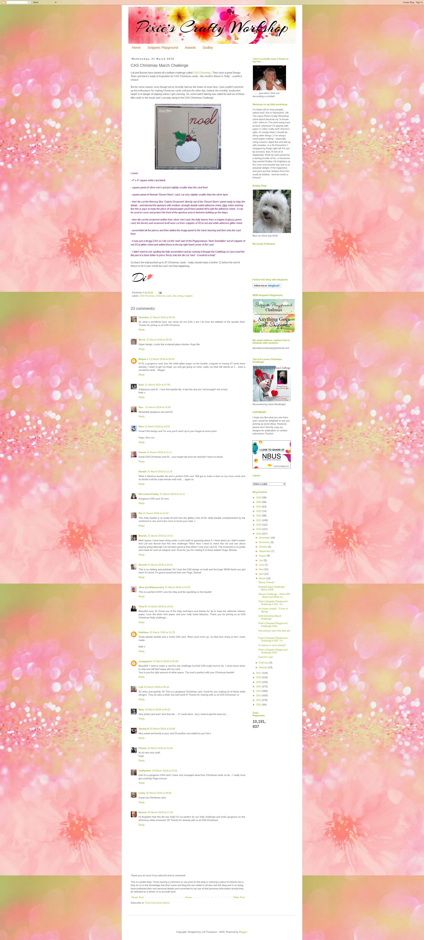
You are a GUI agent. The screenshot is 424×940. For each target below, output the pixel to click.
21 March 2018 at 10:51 (157, 426)
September (265, 551)
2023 (259, 511)
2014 (259, 686)
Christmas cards (164, 296)
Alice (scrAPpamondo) (151, 587)
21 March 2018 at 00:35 (162, 317)
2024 (259, 506)
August (263, 555)
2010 (259, 704)
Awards (190, 47)
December (265, 537)
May (261, 569)
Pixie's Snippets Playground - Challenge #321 (273, 651)
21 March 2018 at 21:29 (162, 632)
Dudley (208, 47)
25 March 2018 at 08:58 (158, 793)
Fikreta (142, 748)
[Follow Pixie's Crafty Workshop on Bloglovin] (267, 287)
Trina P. (143, 606)
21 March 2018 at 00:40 (161, 359)
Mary (141, 709)
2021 (259, 520)
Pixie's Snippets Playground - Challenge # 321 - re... (273, 602)
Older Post (238, 897)
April (261, 574)
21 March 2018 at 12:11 (172, 494)
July (261, 560)
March (262, 578)
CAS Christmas (147, 296)
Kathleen (144, 632)
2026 (259, 497)
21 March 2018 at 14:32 (177, 587)
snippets (189, 296)
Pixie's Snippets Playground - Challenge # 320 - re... (273, 639)
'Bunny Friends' (266, 582)
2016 (259, 677)
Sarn (141, 426)
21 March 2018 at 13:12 (160, 535)
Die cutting (178, 296)
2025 (259, 502)
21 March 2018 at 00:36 (159, 339)
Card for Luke (265, 657)
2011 (259, 700)
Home (136, 47)
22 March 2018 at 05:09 (165, 661)
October (263, 546)
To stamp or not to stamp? (272, 645)
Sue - (141, 407)
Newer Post (138, 897)
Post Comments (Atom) (157, 902)
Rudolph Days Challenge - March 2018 (272, 588)
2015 (259, 682)
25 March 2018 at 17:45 (160, 812)
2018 (259, 533)
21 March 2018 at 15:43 (160, 606)
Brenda (143, 535)
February (264, 662)
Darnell (143, 564)
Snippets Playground (163, 47)
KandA (142, 471)
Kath (141, 384)
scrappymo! (145, 661)
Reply (142, 329)
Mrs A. (142, 339)
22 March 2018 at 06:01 (157, 709)
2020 (259, 524)
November (265, 542)
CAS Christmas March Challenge (270, 617)
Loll (141, 687)
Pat (140, 513)
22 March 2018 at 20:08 (162, 728)
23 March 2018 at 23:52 (164, 770)
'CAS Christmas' (202, 72)
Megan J (143, 359)
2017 (259, 673)
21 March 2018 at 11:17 (159, 452)
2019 (259, 529)
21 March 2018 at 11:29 (159, 471)
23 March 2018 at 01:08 (160, 748)
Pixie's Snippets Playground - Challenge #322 (273, 624)
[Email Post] (160, 292)
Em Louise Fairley (149, 494)
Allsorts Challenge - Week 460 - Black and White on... (274, 595)
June (262, 564)
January (263, 667)
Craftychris (145, 770)
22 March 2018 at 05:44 (156, 687)
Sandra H (144, 728)
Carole (142, 452)
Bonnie (143, 812)
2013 (259, 691)
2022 (259, 515)
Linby (142, 793)
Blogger (243, 932)
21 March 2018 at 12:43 (155, 513)
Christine (144, 317)
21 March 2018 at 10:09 (158, 407)
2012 (259, 695)
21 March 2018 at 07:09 (157, 384)
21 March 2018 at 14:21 (160, 564)
